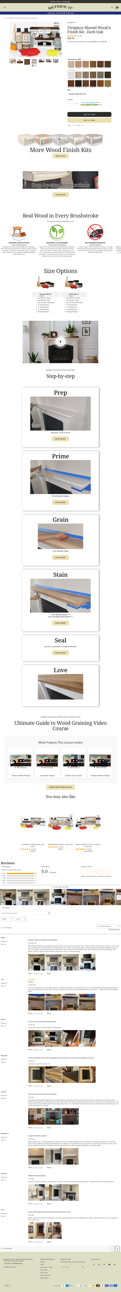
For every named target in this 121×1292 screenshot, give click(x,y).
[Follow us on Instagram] (99, 1264)
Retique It (71, 22)
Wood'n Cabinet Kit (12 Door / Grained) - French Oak (88, 845)
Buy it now (89, 120)
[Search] (112, 7)
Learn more (70, 13)
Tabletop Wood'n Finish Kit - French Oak (60, 844)
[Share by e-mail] (82, 125)
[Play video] (60, 342)
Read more (60, 439)
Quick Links (44, 1272)
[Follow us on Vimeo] (114, 1264)
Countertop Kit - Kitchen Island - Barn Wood (32, 845)
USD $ (7, 1285)
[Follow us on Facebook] (93, 1264)
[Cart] (116, 8)
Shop (42, 1264)
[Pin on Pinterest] (75, 125)
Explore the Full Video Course (60, 787)
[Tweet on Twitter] (79, 125)
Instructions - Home (46, 1267)
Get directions (66, 1)
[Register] (82, 1267)
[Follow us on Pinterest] (104, 1264)
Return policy (44, 1278)
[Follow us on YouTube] (109, 1264)
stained (53, 254)
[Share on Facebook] (73, 125)
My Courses (44, 1270)
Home (6, 18)
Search (42, 1262)
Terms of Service (45, 1275)
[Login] (116, 6)
